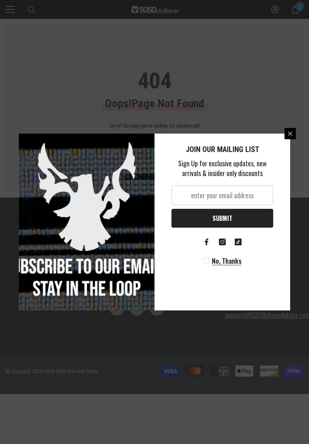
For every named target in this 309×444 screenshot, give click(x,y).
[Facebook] (206, 242)
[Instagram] (222, 242)
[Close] (290, 133)
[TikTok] (238, 242)
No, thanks (227, 261)
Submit (223, 218)
